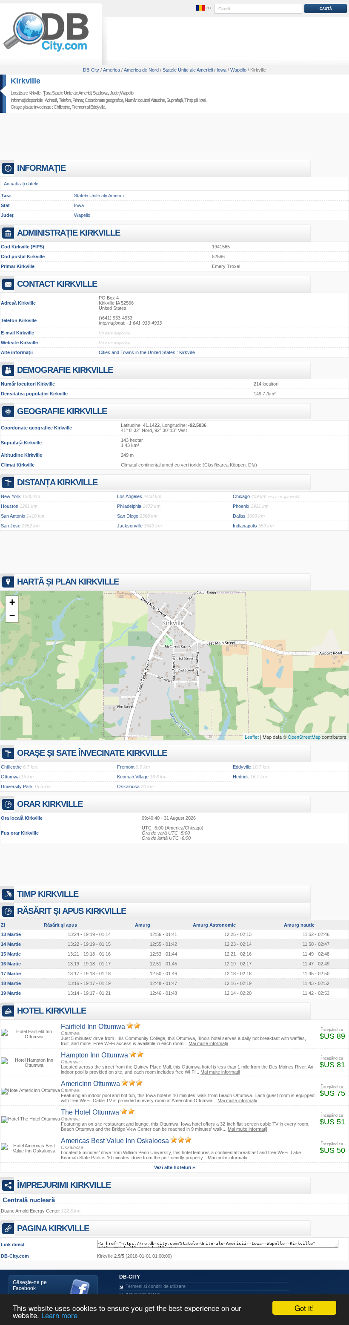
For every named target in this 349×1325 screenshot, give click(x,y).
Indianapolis (245, 525)
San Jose (10, 525)
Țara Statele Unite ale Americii (67, 92)
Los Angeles (129, 496)
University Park (17, 786)
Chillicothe (62, 106)
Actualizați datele (21, 183)
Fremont (79, 106)
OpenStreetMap (304, 736)
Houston (9, 506)
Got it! (304, 1307)
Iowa (79, 205)
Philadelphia (129, 506)
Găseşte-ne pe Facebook (30, 1285)
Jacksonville (130, 525)
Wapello (82, 215)
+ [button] (12, 602)
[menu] (203, 8)
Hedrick (241, 776)
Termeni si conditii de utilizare (156, 1286)
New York (11, 496)
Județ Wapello (121, 92)
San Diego (127, 515)
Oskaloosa (128, 786)
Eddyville (97, 106)
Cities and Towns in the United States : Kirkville (147, 352)
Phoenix (241, 506)
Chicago (241, 496)
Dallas (239, 515)
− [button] (12, 615)
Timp (188, 100)
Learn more (59, 1315)
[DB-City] (46, 51)
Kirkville (25, 81)
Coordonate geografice (104, 100)
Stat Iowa (100, 92)
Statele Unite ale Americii (99, 195)
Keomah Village (133, 776)
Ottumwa (10, 776)
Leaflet (252, 736)
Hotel (201, 100)
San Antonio (13, 515)
